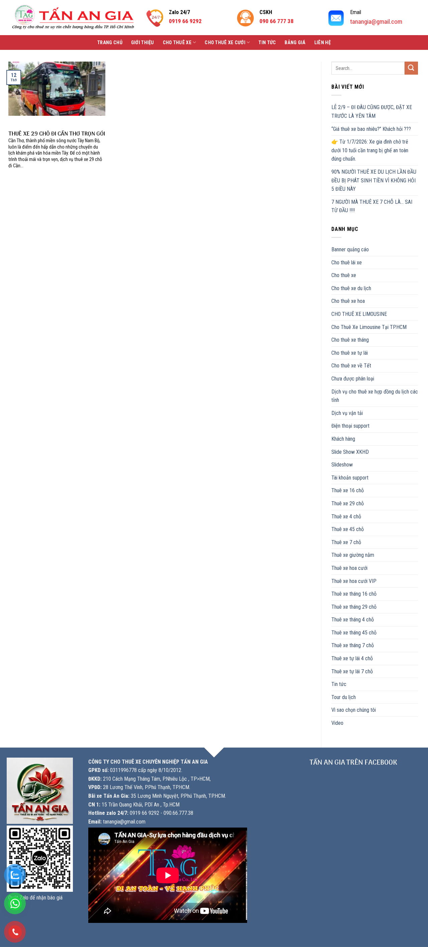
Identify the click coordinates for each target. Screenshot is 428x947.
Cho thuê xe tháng (350, 340)
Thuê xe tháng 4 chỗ (352, 619)
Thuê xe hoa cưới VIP (354, 581)
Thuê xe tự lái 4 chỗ (352, 658)
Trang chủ (109, 43)
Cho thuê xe (177, 43)
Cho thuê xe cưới (225, 43)
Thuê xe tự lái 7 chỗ (352, 671)
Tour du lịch (343, 697)
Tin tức (267, 43)
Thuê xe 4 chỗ (346, 516)
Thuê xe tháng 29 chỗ (354, 607)
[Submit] (411, 68)
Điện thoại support (350, 426)
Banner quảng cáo (350, 249)
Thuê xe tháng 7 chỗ (352, 645)
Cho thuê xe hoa (348, 301)
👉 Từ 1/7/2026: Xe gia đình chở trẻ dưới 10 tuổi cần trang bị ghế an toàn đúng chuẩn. (369, 150)
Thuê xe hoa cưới (349, 568)
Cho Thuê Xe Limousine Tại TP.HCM (369, 327)
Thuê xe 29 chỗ (347, 503)
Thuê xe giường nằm (352, 555)
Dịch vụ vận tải (347, 413)
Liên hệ (322, 43)
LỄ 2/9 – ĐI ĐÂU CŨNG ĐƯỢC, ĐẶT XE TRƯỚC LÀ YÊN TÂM (371, 111)
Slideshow (342, 464)
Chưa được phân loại (352, 378)
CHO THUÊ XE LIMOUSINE (359, 314)
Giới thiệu (142, 43)
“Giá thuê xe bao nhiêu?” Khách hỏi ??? (371, 129)
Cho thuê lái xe (346, 262)
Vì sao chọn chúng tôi (353, 710)
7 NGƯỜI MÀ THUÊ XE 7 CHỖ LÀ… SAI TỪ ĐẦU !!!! (371, 206)
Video (337, 723)
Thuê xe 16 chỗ (347, 490)
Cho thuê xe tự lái (349, 353)
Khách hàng (343, 439)
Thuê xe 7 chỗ (346, 542)
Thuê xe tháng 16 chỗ (354, 594)
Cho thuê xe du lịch (351, 288)
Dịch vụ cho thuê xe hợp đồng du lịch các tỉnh (374, 396)
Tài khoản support (349, 478)
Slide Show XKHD (350, 452)
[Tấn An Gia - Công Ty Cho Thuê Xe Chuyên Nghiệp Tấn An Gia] (73, 17)
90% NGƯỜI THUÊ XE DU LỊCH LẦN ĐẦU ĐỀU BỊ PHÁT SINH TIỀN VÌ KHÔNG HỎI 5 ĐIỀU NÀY (373, 180)
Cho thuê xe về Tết (351, 365)
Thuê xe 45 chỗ (347, 529)
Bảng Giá (295, 43)
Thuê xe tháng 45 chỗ (354, 632)
